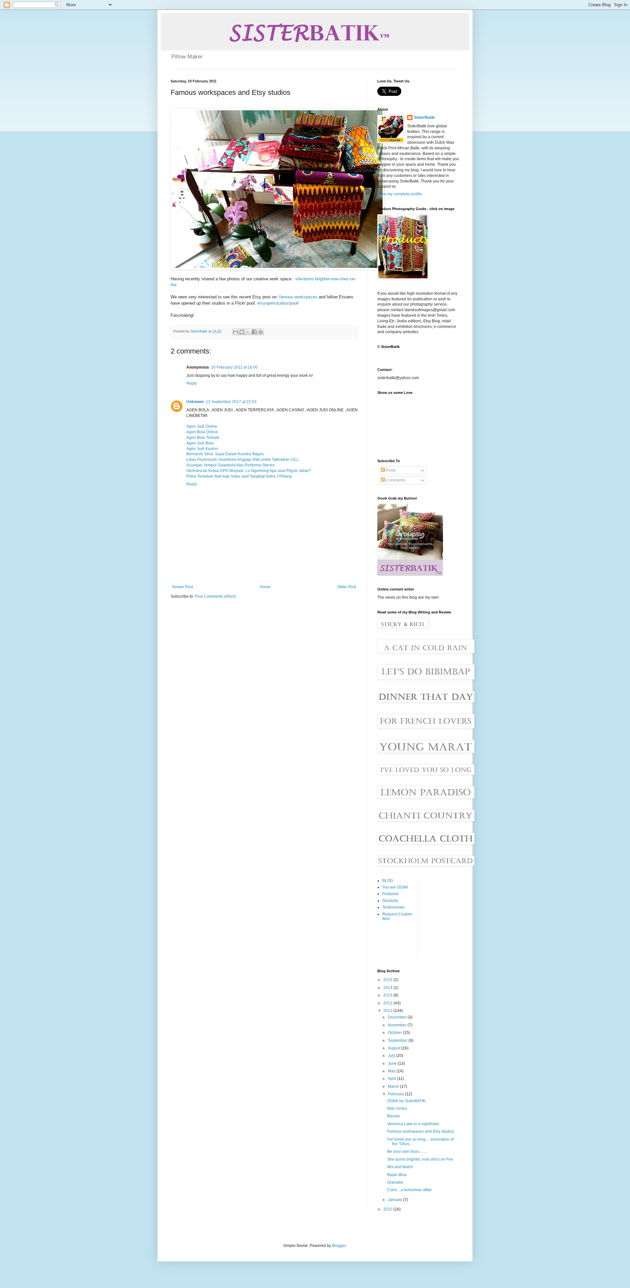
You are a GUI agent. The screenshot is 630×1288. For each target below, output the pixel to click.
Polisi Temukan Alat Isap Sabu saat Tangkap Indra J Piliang (239, 476)
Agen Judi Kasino (202, 448)
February (396, 1094)
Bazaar (393, 1116)
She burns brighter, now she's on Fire (420, 1159)
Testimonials (393, 907)
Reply (191, 383)
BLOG (387, 880)
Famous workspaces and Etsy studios (420, 1131)
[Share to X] (248, 332)
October (395, 1032)
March (394, 1086)
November (398, 1025)
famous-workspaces (298, 296)
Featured (390, 893)
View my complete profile (399, 194)
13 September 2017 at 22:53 (231, 401)
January (395, 1199)
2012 (388, 1003)
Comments (395, 480)
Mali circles (397, 1108)
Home (265, 587)
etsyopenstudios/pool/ (278, 303)
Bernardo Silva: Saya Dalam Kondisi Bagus (225, 454)
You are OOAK (395, 887)
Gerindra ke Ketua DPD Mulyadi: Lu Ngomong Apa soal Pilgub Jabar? (248, 470)
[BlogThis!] (242, 332)
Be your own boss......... (407, 1151)
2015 (388, 979)
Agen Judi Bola (200, 443)
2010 (388, 1209)
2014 (388, 987)
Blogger (339, 1245)
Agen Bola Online (202, 432)
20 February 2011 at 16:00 (234, 367)
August (394, 1048)
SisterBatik (424, 117)
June (393, 1063)
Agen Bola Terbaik (202, 437)
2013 (388, 995)
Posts (390, 470)
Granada (395, 1182)
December (398, 1017)
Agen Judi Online (201, 426)
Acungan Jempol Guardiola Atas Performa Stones (230, 465)
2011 (388, 1010)
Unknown (195, 401)
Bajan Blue (397, 1174)
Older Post (346, 587)
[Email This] (235, 332)
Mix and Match (400, 1167)
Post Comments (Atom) (215, 596)
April (392, 1078)
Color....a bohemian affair (409, 1190)
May (392, 1071)
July (392, 1055)
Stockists (390, 900)
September (398, 1040)
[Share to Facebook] (254, 332)
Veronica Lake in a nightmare (413, 1124)
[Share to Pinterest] (260, 332)
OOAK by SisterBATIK (406, 1101)
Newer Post (182, 587)
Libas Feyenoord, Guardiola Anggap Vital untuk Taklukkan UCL (242, 459)
